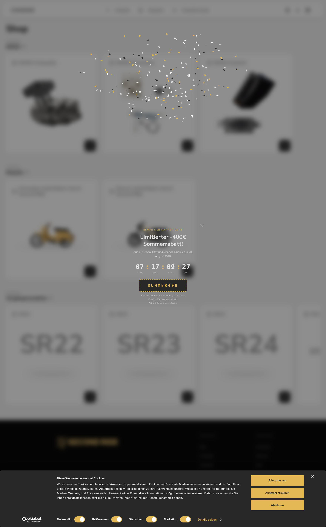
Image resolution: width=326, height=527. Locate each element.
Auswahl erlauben (277, 492)
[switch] (116, 519)
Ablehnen (277, 505)
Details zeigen (207, 519)
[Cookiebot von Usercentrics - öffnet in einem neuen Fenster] (31, 519)
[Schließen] (201, 225)
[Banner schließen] (312, 476)
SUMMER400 (163, 285)
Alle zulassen (277, 480)
